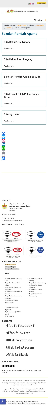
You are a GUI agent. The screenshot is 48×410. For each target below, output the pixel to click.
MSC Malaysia (9, 316)
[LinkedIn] (24, 144)
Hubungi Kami (41, 3)
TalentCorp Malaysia (12, 307)
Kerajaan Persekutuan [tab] (12, 269)
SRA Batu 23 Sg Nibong (17, 42)
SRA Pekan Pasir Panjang (18, 59)
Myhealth (8, 310)
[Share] (24, 158)
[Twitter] (24, 137)
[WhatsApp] (24, 148)
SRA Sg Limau (11, 114)
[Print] (24, 155)
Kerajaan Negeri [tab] (10, 267)
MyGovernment (10, 312)
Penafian (43, 404)
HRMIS (7, 273)
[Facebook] (24, 133)
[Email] (24, 151)
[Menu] (3, 13)
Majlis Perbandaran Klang (37, 283)
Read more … (9, 48)
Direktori (38, 20)
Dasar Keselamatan (33, 404)
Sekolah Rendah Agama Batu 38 (22, 76)
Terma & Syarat (12, 404)
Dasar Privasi (22, 404)
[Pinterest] (24, 140)
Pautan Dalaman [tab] (10, 264)
